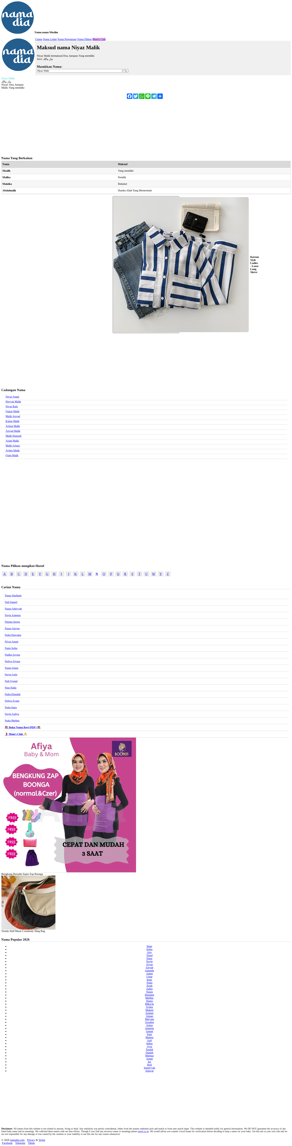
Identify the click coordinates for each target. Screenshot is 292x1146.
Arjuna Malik (13, 426)
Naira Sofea (11, 648)
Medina (149, 997)
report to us (143, 1131)
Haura (149, 1001)
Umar (149, 976)
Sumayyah (149, 1067)
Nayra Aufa (11, 674)
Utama (38, 39)
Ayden (149, 1007)
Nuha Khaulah (12, 694)
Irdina (149, 1043)
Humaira (149, 994)
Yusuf (149, 955)
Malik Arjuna (13, 445)
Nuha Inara (11, 707)
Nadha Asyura (12, 654)
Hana (149, 958)
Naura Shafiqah (13, 595)
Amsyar (149, 1070)
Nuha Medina (12, 720)
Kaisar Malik (12, 421)
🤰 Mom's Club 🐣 (16, 734)
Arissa (149, 1025)
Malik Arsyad (13, 416)
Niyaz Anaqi (12, 396)
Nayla (149, 961)
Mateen (149, 1010)
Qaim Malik (12, 455)
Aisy (149, 952)
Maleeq (149, 1037)
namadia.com (17, 1140)
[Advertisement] (102, 126)
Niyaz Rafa (12, 406)
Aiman (149, 1016)
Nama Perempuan (67, 39)
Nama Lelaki (50, 39)
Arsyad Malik (13, 431)
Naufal (149, 1049)
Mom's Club (99, 39)
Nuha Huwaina (13, 635)
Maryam (149, 1019)
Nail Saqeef (11, 602)
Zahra (149, 988)
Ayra (149, 1046)
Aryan (149, 964)
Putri (149, 1034)
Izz (149, 1061)
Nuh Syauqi (11, 681)
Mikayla (149, 1004)
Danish (149, 1052)
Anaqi (149, 1058)
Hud (149, 1064)
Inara (149, 979)
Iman (149, 946)
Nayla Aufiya (12, 714)
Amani (149, 1031)
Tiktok (31, 1143)
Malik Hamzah (13, 435)
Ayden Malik (13, 450)
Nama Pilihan (84, 39)
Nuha (149, 982)
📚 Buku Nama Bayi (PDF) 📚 (23, 727)
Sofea (149, 949)
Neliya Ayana (12, 700)
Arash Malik (12, 440)
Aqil (149, 1040)
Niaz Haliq (10, 687)
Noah (149, 985)
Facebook (7, 1143)
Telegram (20, 1143)
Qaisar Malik (12, 411)
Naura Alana (11, 668)
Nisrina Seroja (12, 621)
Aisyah (149, 967)
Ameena (149, 1028)
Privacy (31, 1140)
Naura (149, 991)
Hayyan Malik (13, 401)
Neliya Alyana (12, 661)
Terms (42, 1140)
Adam (149, 973)
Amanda (149, 970)
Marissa (149, 1055)
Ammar (149, 1013)
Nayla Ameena (13, 615)
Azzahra (149, 1022)
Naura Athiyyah (13, 608)
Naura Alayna (12, 628)
